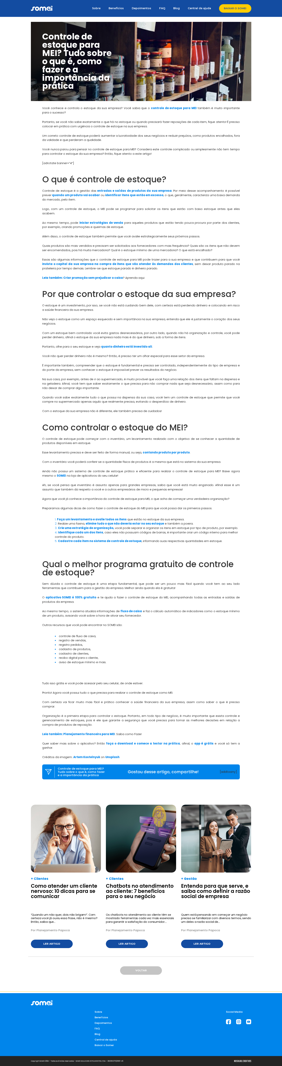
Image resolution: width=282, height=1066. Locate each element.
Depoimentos (141, 8)
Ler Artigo (51, 943)
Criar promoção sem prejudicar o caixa (93, 278)
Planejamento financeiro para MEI (89, 734)
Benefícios (116, 8)
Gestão (190, 878)
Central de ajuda (199, 8)
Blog (176, 8)
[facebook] (228, 1021)
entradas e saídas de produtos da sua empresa (134, 191)
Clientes (41, 878)
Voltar (141, 970)
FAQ (162, 8)
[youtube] (248, 1021)
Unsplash (112, 757)
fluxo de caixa (131, 611)
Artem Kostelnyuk (86, 757)
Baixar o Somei (235, 8)
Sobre (96, 8)
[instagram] (238, 1021)
